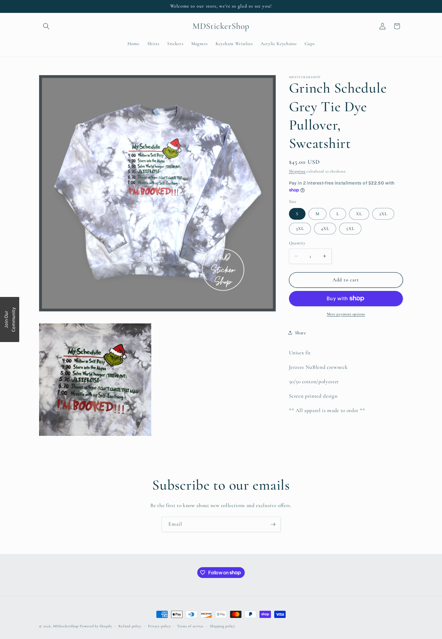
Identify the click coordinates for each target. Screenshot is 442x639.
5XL (350, 228)
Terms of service (190, 626)
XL (359, 213)
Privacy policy (159, 626)
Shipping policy (222, 626)
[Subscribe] (273, 524)
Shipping (297, 171)
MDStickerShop (65, 626)
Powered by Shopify (96, 626)
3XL (300, 228)
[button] (46, 26)
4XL (325, 228)
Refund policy (129, 626)
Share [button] (300, 332)
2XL (383, 213)
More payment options (346, 314)
